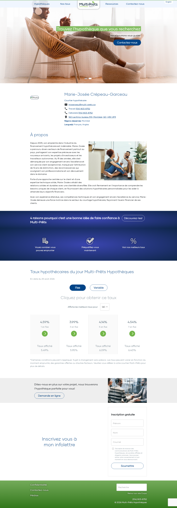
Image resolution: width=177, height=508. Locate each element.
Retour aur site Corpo (137, 493)
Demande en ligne (49, 395)
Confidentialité (38, 485)
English (169, 2)
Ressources (111, 3)
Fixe (77, 287)
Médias (34, 495)
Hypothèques (41, 3)
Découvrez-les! (133, 218)
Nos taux (65, 3)
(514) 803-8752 (83, 108)
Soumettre (127, 465)
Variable (99, 287)
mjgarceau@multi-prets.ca (82, 104)
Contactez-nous (135, 3)
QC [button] (103, 307)
